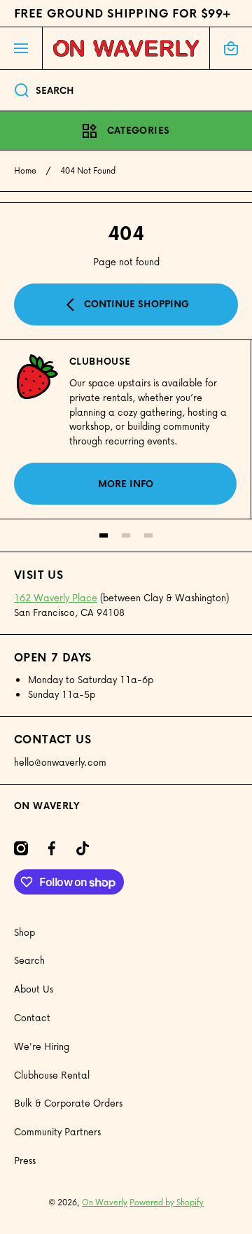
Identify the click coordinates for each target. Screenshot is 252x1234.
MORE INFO (125, 483)
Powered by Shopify (167, 1202)
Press (25, 1160)
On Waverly (104, 1202)
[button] (231, 48)
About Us (33, 988)
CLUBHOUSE (100, 361)
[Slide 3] (148, 535)
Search (29, 960)
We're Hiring (41, 1046)
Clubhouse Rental (52, 1074)
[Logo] (126, 48)
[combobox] (126, 90)
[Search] (14, 90)
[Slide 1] (103, 535)
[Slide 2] (126, 535)
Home (25, 170)
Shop (24, 932)
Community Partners (57, 1131)
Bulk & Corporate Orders (68, 1102)
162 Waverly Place (55, 597)
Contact (32, 1017)
